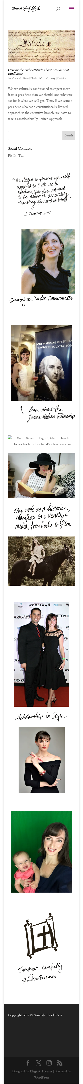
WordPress (41, 1077)
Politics (61, 78)
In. (15, 155)
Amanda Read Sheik (24, 78)
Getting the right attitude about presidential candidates (38, 72)
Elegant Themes (41, 1071)
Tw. (21, 155)
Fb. (10, 155)
